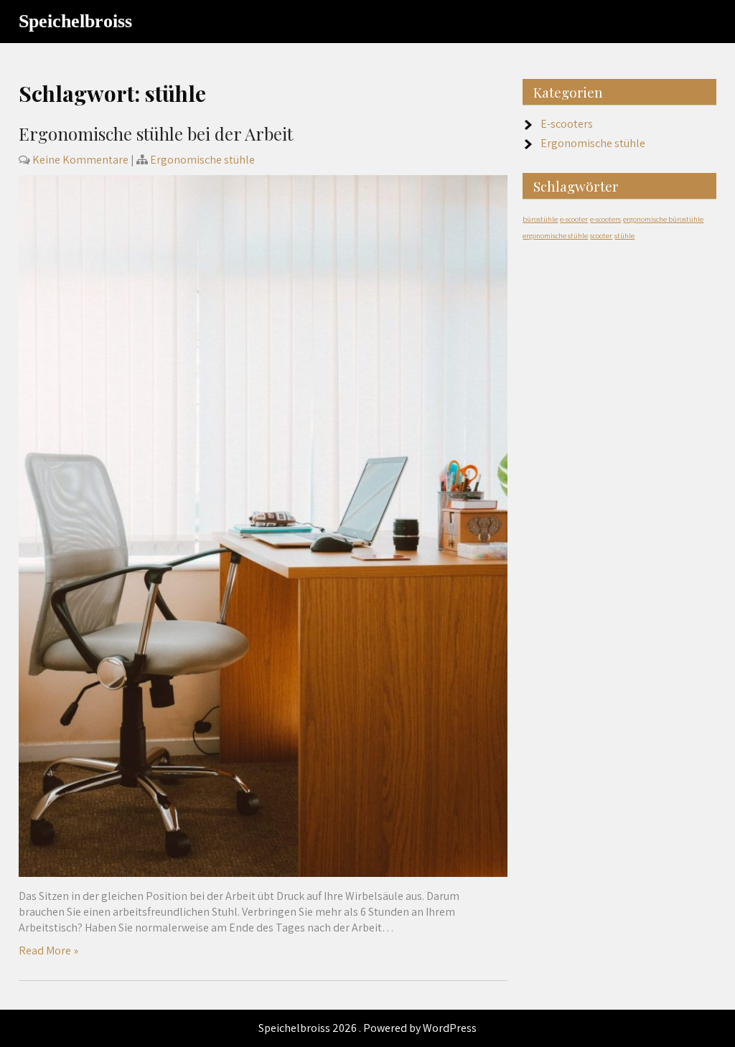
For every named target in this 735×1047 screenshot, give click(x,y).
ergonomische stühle (555, 235)
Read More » (48, 950)
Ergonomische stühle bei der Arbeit (156, 133)
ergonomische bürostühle (663, 219)
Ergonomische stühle (202, 159)
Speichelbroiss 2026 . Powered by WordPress (367, 1028)
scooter (601, 235)
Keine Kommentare (80, 159)
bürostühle (540, 219)
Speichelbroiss (75, 21)
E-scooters (566, 123)
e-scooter (574, 219)
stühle (624, 235)
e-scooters (605, 219)
